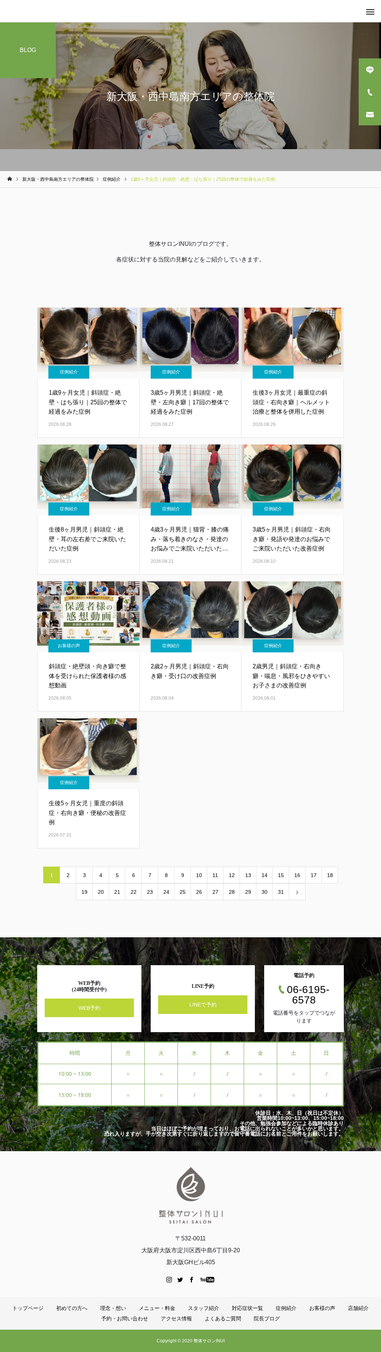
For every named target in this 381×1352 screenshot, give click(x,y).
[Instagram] (169, 1279)
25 (183, 892)
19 (84, 892)
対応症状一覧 (247, 1308)
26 (199, 892)
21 (117, 892)
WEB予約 (89, 1008)
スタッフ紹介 (203, 1308)
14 (265, 875)
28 (232, 892)
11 (215, 875)
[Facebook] (191, 1279)
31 (281, 892)
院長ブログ (267, 1319)
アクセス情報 (176, 1319)
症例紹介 (69, 372)
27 (215, 892)
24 (166, 892)
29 (248, 892)
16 (297, 875)
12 (232, 875)
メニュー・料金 (157, 1308)
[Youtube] (207, 1279)
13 (248, 875)
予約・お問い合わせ (124, 1319)
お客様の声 (69, 645)
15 (281, 875)
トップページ (28, 1308)
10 (199, 875)
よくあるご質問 (223, 1319)
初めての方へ (71, 1308)
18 (330, 875)
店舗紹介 (358, 1308)
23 (150, 892)
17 (314, 875)
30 (265, 892)
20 (101, 892)
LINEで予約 (203, 1005)
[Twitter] (180, 1279)
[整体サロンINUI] (190, 1195)
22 (134, 892)
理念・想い (113, 1308)
